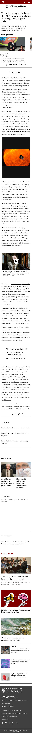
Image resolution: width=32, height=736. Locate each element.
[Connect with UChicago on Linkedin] (13, 723)
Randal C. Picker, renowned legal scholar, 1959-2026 (14, 442)
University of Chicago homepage (11, 710)
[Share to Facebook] (9, 72)
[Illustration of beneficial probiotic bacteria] (5, 663)
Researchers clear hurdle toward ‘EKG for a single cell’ (15, 434)
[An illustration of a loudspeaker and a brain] (16, 598)
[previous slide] (2, 55)
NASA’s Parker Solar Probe (9, 80)
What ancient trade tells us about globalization (15, 428)
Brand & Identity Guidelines (9, 716)
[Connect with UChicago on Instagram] (6, 723)
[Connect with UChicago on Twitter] (9, 723)
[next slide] (6, 55)
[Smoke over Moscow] (16, 626)
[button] (16, 261)
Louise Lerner (12, 64)
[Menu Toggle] (29, 2)
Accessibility (5, 719)
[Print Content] (22, 72)
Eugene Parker (6, 541)
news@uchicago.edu (7, 706)
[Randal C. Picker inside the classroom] (16, 565)
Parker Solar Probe (9, 308)
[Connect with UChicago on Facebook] (3, 723)
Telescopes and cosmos (17, 544)
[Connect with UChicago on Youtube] (17, 723)
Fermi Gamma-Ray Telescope (21, 392)
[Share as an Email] (19, 72)
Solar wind (4, 544)
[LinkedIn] (16, 72)
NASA (27, 541)
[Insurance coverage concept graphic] (5, 677)
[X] (13, 72)
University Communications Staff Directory (14, 713)
